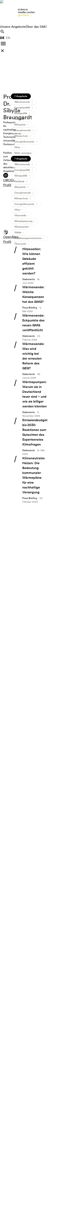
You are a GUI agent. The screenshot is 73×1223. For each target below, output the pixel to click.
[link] (36, 12)
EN (8, 38)
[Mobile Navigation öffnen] (3, 43)
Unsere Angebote (13, 27)
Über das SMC (36, 27)
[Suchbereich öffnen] (2, 31)
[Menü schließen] (2, 50)
